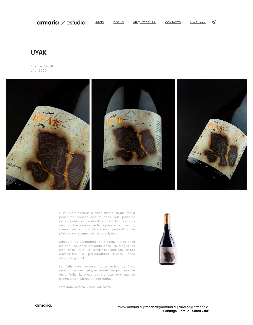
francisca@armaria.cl (160, 307)
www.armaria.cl (130, 307)
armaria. (43, 305)
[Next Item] (240, 134)
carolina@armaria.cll (193, 307)
